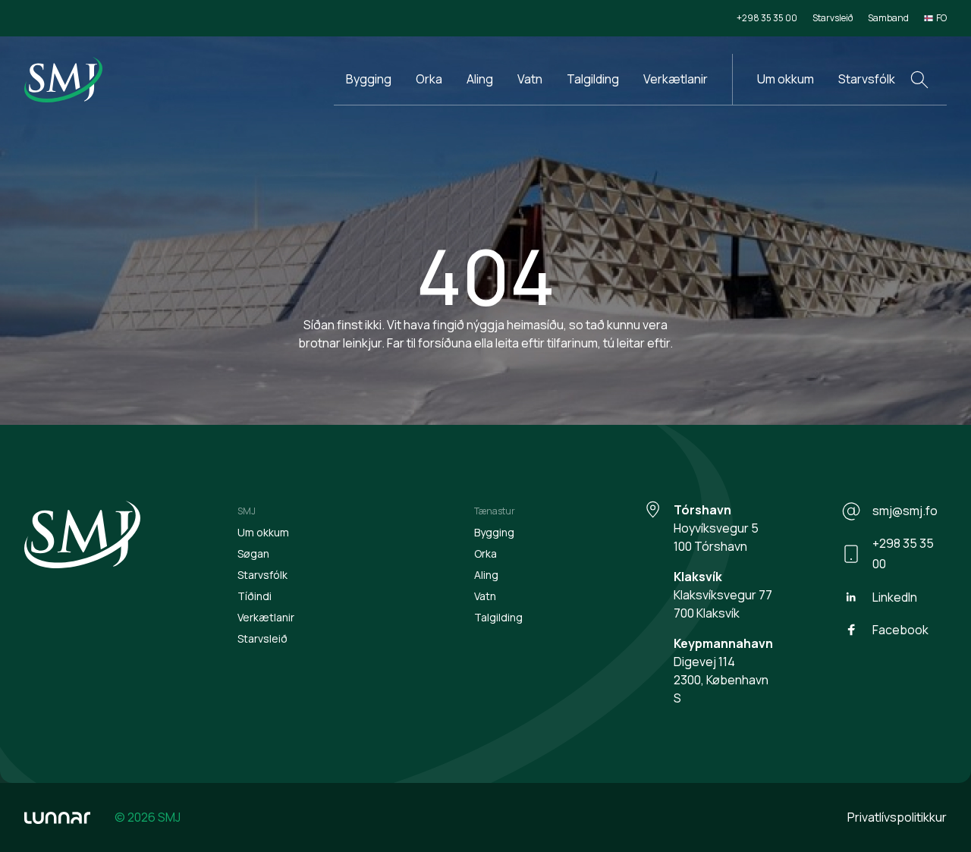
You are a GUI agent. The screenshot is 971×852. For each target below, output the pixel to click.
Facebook (900, 629)
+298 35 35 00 (767, 17)
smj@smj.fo (905, 510)
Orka (429, 79)
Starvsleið (832, 17)
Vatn (529, 79)
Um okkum (785, 79)
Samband (888, 17)
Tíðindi (254, 596)
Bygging (368, 79)
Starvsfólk (866, 79)
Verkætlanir (675, 79)
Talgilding (593, 79)
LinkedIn (894, 597)
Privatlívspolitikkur (897, 817)
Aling (480, 79)
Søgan (253, 553)
